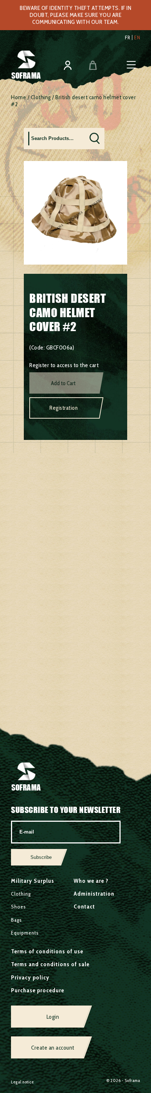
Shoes (18, 906)
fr (127, 37)
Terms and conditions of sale (50, 964)
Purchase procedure (37, 990)
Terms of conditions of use (47, 951)
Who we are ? (91, 880)
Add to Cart (63, 383)
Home (18, 97)
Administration (94, 893)
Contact (84, 906)
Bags (16, 920)
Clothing (41, 97)
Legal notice (22, 1082)
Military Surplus (32, 880)
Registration (63, 408)
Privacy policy (30, 977)
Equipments (25, 932)
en (137, 37)
